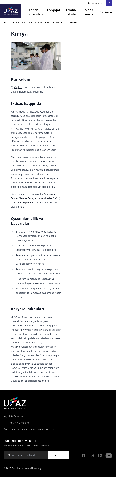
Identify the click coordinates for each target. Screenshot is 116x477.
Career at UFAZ (95, 3)
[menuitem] (33, 12)
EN (109, 3)
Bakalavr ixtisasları (55, 22)
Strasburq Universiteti (26, 202)
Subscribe (58, 455)
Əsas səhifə (10, 22)
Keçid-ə (18, 87)
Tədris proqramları (31, 22)
